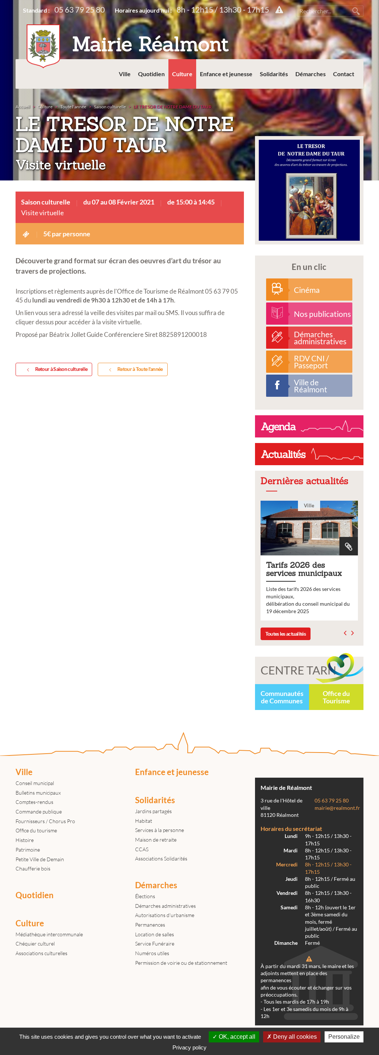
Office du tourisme (36, 830)
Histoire (25, 840)
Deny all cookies (294, 1037)
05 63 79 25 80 (79, 9)
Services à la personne (159, 830)
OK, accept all (236, 1037)
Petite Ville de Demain (40, 859)
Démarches (310, 73)
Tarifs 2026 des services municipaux (309, 561)
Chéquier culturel (35, 943)
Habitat (143, 821)
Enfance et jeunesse (226, 73)
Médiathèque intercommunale (49, 934)
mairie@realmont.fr (337, 808)
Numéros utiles (152, 953)
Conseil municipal (35, 783)
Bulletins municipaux (38, 792)
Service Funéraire (154, 943)
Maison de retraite (156, 839)
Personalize (344, 1037)
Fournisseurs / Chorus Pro (45, 821)
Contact (343, 73)
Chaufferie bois (33, 868)
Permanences (150, 925)
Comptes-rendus (34, 802)
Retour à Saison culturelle (61, 369)
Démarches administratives (165, 906)
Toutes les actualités (285, 633)
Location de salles (154, 934)
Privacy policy (189, 1047)
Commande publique (39, 811)
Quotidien (151, 73)
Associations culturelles (41, 953)
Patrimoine (28, 849)
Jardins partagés (153, 811)
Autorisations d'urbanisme (164, 915)
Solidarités (274, 73)
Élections (145, 896)
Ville (125, 73)
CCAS (141, 849)
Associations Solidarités (161, 858)
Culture (182, 73)
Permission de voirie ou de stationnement (181, 963)
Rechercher (356, 11)
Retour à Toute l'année (140, 369)
